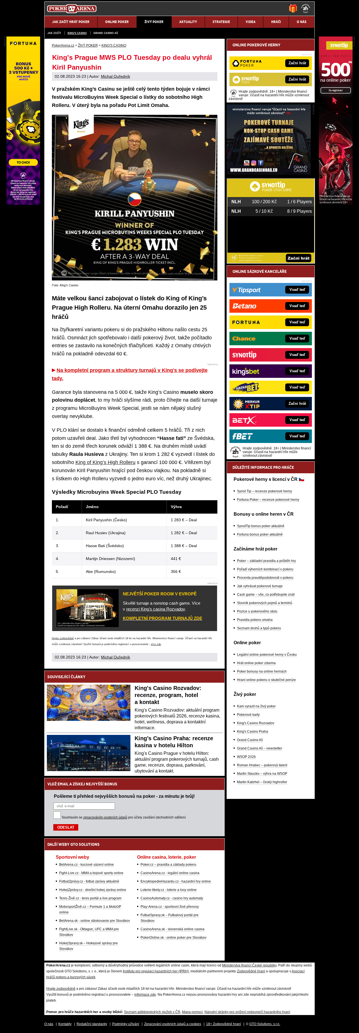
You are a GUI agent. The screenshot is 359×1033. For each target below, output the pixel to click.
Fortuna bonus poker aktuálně (260, 534)
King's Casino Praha (252, 731)
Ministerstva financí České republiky (249, 965)
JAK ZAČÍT (54, 33)
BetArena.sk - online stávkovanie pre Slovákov (94, 921)
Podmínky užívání (125, 1024)
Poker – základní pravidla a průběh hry (266, 561)
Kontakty (65, 1024)
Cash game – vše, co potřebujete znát (265, 595)
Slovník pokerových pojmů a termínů (264, 603)
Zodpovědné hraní (251, 971)
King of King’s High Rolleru (105, 462)
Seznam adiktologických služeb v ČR (152, 1012)
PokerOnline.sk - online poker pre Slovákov (173, 938)
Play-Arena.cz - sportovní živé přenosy (170, 907)
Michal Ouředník (115, 76)
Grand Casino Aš (105, 33)
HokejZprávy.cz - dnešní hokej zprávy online (92, 890)
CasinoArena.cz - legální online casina (170, 873)
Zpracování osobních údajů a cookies (172, 1024)
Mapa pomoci (192, 1012)
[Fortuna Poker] (23, 203)
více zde (156, 644)
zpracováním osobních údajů (105, 817)
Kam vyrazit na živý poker (256, 706)
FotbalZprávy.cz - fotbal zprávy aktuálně (89, 881)
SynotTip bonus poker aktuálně (260, 526)
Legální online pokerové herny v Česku (267, 655)
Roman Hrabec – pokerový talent (262, 765)
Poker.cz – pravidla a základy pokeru (168, 865)
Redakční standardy (92, 1024)
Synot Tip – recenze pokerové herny (264, 491)
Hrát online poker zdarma (256, 663)
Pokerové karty (248, 715)
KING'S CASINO (77, 33)
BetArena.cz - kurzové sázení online (86, 865)
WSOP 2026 (246, 757)
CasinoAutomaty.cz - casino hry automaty (172, 898)
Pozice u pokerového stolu (257, 611)
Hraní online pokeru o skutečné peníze (266, 680)
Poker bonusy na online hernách (262, 671)
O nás (48, 1024)
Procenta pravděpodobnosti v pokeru (265, 578)
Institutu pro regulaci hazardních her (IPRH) (156, 971)
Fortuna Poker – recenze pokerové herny (268, 500)
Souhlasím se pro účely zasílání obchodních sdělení (124, 817)
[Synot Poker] (336, 203)
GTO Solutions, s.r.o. (264, 1024)
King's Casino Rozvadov (255, 723)
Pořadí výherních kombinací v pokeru (265, 569)
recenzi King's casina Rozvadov (155, 609)
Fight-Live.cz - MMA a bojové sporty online (91, 873)
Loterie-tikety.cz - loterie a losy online (169, 890)
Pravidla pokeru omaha (255, 620)
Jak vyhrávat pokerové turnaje (260, 586)
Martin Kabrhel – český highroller (262, 782)
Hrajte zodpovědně (63, 638)
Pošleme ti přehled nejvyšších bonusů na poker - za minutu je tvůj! (124, 796)
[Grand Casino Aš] (269, 173)
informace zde (145, 995)
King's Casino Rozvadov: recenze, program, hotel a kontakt (168, 695)
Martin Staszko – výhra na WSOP (262, 774)
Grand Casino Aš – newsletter (259, 748)
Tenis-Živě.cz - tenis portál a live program (90, 898)
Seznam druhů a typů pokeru (259, 628)
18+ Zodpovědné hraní (223, 1024)
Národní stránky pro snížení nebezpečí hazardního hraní (247, 1012)
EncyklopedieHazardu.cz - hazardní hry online (176, 881)
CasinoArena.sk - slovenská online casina (172, 929)
